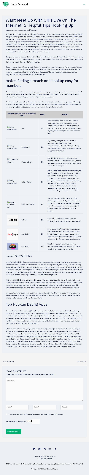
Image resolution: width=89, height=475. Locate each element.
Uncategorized (24, 30)
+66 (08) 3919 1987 (44, 459)
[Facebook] (34, 449)
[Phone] (55, 449)
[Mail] (50, 449)
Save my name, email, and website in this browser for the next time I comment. (36, 415)
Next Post (82, 361)
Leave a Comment (12, 30)
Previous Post (8, 361)
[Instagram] (39, 449)
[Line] (44, 449)
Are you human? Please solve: (16, 421)
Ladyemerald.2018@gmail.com (44, 456)
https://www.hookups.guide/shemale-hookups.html (47, 72)
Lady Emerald (19, 4)
